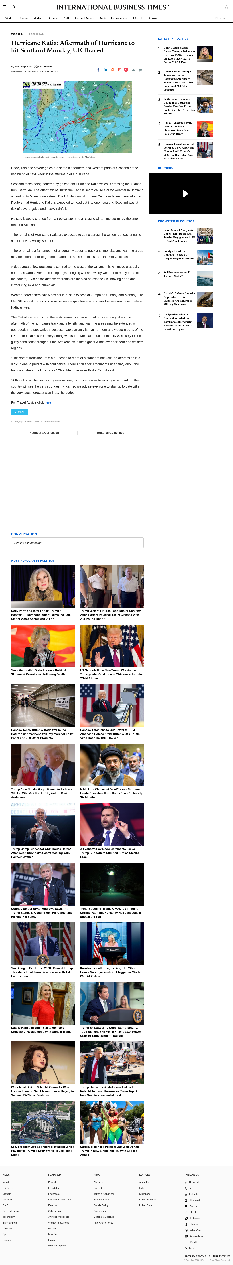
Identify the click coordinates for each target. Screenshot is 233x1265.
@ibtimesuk (44, 66)
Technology (9, 1216)
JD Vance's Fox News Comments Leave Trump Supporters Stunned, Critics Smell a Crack (109, 853)
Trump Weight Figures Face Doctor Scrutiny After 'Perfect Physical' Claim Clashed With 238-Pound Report (110, 614)
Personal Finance (84, 18)
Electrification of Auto (59, 1199)
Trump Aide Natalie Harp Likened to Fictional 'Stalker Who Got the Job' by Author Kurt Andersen (41, 793)
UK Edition (219, 18)
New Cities (54, 1234)
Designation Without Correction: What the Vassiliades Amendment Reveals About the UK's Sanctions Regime (178, 322)
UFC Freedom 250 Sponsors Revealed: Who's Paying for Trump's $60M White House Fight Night (42, 1150)
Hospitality (53, 1188)
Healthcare (54, 1194)
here (48, 402)
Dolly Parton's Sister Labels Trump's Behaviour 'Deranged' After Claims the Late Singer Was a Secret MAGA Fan (41, 614)
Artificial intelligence (58, 1216)
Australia (144, 1182)
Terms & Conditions (104, 1194)
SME (66, 18)
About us (98, 1182)
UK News (23, 18)
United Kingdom (147, 1199)
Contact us (99, 1188)
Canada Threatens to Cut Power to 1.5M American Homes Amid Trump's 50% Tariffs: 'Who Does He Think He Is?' (110, 734)
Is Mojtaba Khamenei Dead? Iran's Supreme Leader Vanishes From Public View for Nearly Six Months (111, 793)
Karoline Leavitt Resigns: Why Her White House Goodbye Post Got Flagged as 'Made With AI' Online (110, 972)
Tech (103, 18)
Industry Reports (57, 1245)
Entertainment (119, 18)
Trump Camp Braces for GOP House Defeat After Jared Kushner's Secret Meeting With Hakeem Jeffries (41, 853)
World (8, 18)
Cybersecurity (55, 1211)
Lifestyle (138, 18)
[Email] (133, 69)
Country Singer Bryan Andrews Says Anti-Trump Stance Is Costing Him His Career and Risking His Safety (42, 912)
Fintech (52, 1240)
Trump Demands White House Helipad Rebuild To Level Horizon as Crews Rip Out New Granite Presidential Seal (109, 1091)
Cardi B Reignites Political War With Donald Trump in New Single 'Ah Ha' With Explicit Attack (110, 1150)
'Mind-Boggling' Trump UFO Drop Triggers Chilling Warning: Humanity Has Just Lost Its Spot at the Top (111, 912)
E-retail (52, 1182)
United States (146, 1205)
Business (53, 18)
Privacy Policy (101, 1199)
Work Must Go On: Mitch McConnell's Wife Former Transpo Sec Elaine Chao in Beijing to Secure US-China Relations (42, 1091)
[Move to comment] (140, 69)
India (141, 1188)
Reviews (153, 18)
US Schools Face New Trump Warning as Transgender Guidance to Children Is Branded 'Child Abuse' (112, 674)
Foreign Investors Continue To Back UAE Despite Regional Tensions (179, 255)
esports (52, 1228)
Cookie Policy (101, 1205)
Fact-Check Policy (103, 1222)
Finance (52, 1205)
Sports (6, 1234)
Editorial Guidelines (110, 432)
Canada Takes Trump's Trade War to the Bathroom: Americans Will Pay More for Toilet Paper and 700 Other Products (42, 734)
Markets (38, 18)
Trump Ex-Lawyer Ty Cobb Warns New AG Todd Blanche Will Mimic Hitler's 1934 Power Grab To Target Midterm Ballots (110, 1031)
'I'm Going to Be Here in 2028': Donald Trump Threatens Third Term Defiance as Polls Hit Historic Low (42, 972)
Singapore (144, 1194)
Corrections (100, 1211)
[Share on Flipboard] (119, 69)
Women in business (58, 1222)
